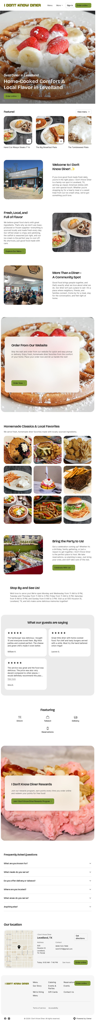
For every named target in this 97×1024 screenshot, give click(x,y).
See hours (66, 962)
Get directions (80, 937)
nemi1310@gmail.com (63, 949)
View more (12, 679)
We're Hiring (38, 992)
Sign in (70, 5)
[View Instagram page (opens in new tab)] (9, 1018)
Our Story (37, 986)
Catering (52, 982)
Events (67, 986)
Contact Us (69, 992)
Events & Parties (52, 987)
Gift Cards (53, 992)
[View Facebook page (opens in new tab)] (5, 1018)
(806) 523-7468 (61, 946)
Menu (49, 5)
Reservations (69, 982)
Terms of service (39, 1008)
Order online (80, 962)
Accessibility (53, 1008)
